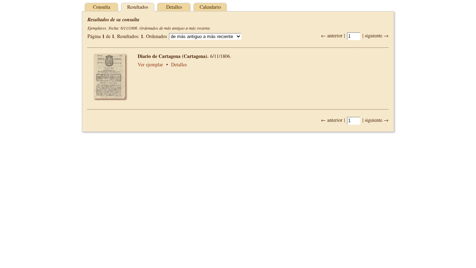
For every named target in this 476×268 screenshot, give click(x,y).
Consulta (101, 6)
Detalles (174, 6)
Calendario (210, 6)
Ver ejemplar (150, 64)
